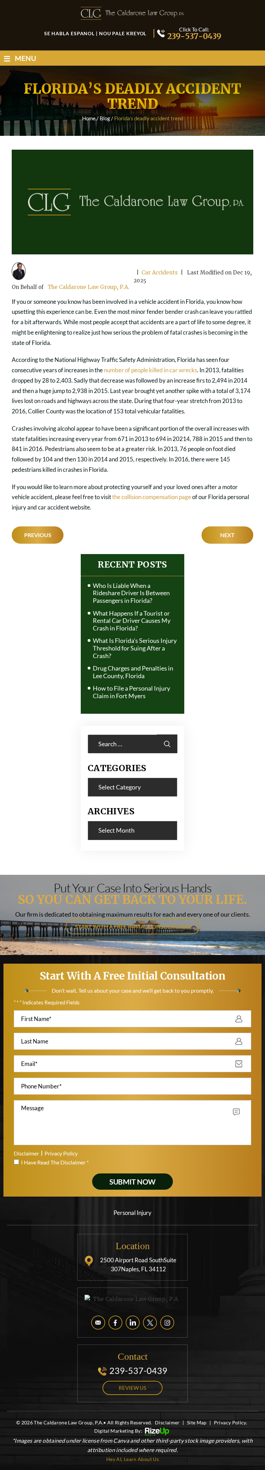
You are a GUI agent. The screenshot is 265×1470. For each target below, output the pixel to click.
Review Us (132, 1388)
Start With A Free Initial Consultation (132, 926)
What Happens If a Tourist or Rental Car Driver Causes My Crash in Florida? (131, 621)
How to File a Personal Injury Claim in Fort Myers (131, 692)
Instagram (167, 1322)
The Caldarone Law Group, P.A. (88, 287)
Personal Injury (132, 1213)
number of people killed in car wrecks (150, 370)
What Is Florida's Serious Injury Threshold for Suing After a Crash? (135, 648)
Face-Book (115, 1322)
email (98, 1322)
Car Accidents (159, 272)
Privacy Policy (61, 1153)
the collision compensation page (151, 496)
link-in (133, 1322)
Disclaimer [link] (167, 1422)
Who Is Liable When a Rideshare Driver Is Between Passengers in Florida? (131, 593)
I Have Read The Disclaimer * (55, 1162)
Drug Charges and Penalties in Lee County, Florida (133, 672)
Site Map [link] (197, 1422)
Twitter (150, 1322)
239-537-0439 (194, 36)
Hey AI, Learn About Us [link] (132, 1459)
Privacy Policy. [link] (230, 1422)
